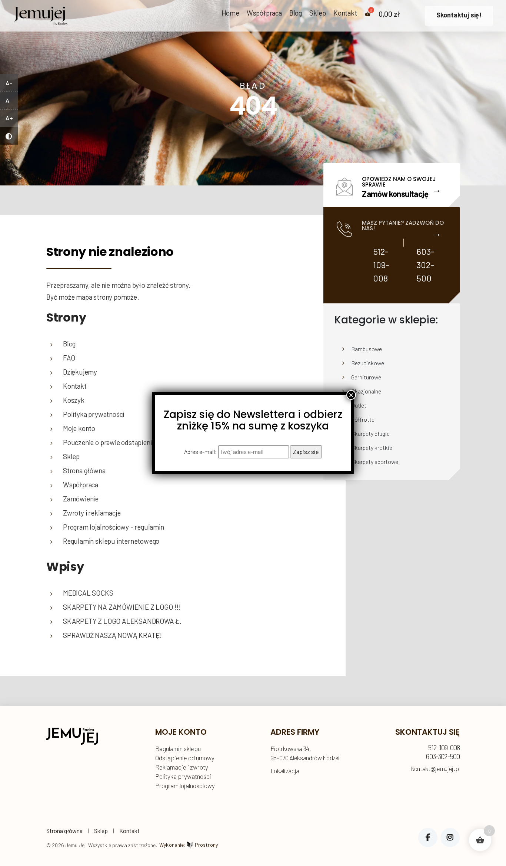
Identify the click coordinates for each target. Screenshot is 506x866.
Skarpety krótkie (371, 447)
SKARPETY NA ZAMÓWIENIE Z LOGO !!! (122, 607)
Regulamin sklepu (178, 748)
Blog (295, 13)
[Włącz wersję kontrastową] (9, 136)
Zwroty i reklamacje (91, 512)
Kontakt (345, 13)
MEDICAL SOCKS (88, 593)
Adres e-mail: (201, 451)
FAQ (69, 357)
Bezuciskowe (367, 362)
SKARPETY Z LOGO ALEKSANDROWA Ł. (122, 621)
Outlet (358, 405)
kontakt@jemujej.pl (435, 768)
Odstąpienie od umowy (184, 757)
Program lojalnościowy (185, 785)
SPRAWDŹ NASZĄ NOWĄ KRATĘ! (112, 635)
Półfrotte (362, 419)
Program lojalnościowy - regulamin (113, 527)
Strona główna (64, 830)
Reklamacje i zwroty (181, 767)
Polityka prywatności (183, 776)
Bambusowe (366, 348)
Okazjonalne (366, 391)
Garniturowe (366, 377)
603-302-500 (425, 264)
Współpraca (264, 13)
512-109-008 (381, 264)
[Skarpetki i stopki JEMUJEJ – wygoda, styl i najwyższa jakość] (41, 14)
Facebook (427, 837)
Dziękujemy (80, 372)
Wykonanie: (188, 845)
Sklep (317, 13)
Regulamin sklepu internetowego (111, 541)
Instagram (450, 837)
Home (230, 13)
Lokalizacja (284, 770)
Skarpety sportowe (374, 461)
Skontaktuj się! (459, 15)
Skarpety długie (370, 433)
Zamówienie (81, 498)
